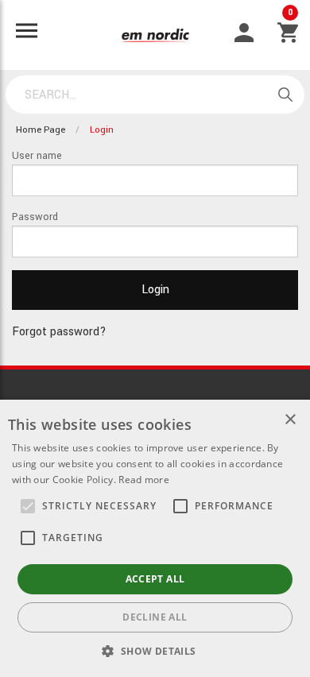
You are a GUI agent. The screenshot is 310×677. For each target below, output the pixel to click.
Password (35, 217)
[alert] (155, 538)
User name (37, 156)
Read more (143, 479)
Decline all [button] (154, 617)
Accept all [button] (155, 579)
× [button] (290, 420)
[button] (28, 506)
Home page (40, 130)
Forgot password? (59, 331)
